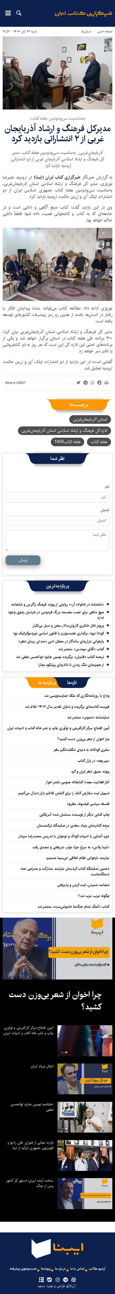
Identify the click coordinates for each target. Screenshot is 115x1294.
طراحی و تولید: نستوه (51, 1286)
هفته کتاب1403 (67, 441)
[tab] (72, 682)
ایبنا (83, 17)
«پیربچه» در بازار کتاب (93, 761)
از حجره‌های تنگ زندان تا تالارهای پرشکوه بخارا (71, 665)
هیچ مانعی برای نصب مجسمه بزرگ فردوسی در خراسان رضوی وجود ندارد (56, 614)
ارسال (23, 560)
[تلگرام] (65, 1280)
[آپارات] (73, 1280)
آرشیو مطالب (97, 1268)
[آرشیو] (41, 1280)
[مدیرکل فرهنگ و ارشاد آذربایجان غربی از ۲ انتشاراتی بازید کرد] (57, 264)
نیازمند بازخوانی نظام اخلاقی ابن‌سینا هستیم (78, 858)
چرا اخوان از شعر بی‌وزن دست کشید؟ (83, 739)
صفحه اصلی (104, 31)
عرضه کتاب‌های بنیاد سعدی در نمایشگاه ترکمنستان (73, 825)
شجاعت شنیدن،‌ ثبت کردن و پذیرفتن (83, 885)
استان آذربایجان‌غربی (90, 419)
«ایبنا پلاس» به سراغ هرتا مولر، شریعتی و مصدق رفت (71, 847)
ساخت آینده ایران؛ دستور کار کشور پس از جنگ (29, 1183)
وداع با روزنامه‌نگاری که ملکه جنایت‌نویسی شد (76, 696)
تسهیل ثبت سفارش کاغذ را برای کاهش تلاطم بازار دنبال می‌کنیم (63, 793)
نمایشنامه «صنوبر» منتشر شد (88, 717)
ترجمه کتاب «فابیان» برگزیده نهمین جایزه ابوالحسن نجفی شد (60, 657)
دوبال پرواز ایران (42, 1066)
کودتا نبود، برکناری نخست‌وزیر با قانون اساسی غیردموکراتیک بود (58, 633)
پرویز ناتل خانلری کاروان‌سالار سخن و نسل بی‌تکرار (68, 626)
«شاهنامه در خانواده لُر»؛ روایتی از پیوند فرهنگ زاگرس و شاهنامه (57, 604)
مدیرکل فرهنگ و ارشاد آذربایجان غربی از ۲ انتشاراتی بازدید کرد (58, 134)
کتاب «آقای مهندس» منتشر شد (81, 649)
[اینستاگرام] (57, 1280)
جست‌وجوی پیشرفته (23, 1268)
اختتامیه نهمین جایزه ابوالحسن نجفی (31, 1107)
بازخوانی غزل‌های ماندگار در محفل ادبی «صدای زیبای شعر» (61, 641)
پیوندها (46, 1268)
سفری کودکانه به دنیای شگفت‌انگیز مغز (81, 750)
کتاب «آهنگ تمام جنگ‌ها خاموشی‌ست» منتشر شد (73, 907)
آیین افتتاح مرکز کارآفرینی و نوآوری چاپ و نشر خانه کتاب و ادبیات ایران (58, 728)
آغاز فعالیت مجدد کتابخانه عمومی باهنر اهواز (77, 782)
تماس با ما (77, 1268)
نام (107, 487)
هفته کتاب (99, 441)
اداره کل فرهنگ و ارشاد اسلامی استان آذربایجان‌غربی (64, 430)
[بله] (49, 1280)
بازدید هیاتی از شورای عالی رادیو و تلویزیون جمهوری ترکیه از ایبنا (30, 1145)
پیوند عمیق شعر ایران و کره (90, 771)
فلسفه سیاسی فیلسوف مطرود (88, 804)
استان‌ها (86, 31)
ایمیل (105, 510)
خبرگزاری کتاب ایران (63, 177)
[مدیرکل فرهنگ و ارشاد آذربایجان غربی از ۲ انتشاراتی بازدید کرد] (57, 72)
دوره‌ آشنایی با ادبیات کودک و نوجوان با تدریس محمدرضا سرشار (63, 836)
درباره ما (60, 1268)
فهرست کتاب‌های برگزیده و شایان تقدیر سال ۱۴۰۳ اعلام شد (67, 707)
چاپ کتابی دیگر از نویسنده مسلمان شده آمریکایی (74, 815)
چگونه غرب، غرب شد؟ (93, 896)
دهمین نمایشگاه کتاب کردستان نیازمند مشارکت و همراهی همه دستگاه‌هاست (65, 871)
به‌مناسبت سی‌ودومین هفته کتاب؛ (57, 118)
